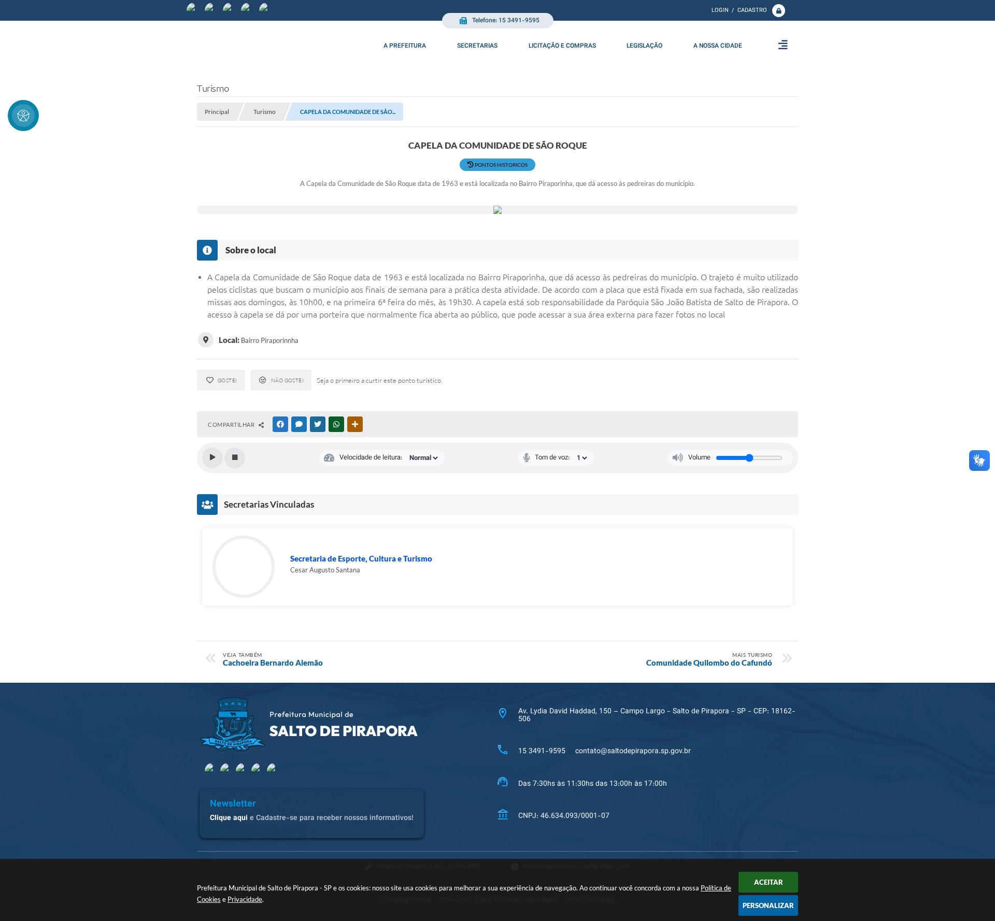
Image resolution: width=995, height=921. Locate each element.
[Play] (212, 458)
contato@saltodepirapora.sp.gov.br (633, 751)
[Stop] (234, 458)
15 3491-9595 (541, 751)
